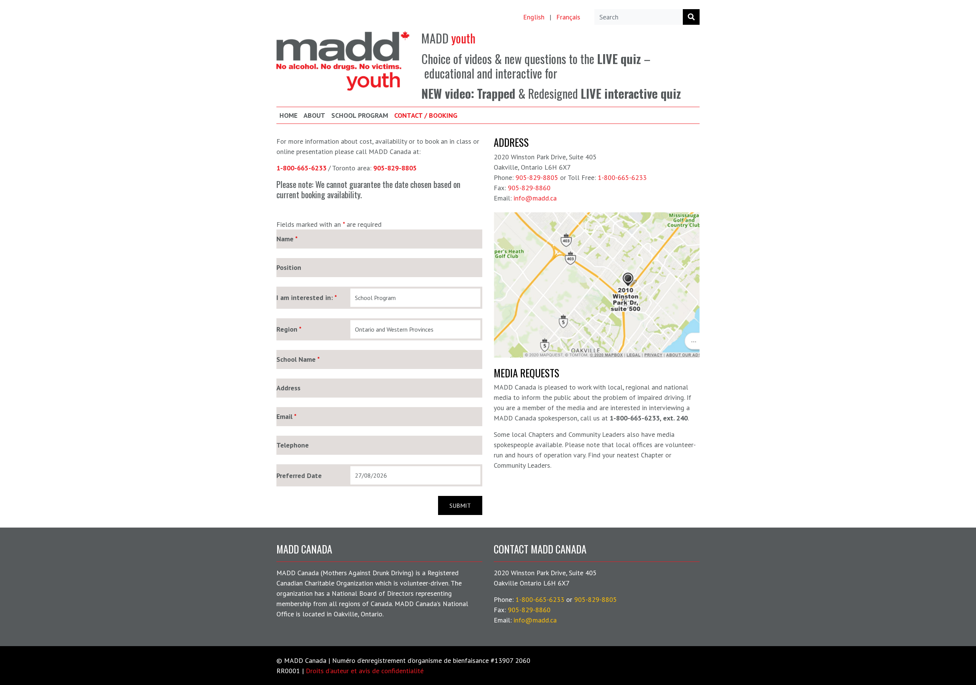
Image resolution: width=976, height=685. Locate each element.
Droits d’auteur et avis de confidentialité (365, 670)
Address (288, 388)
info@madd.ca (535, 198)
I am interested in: (306, 298)
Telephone (292, 445)
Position (288, 267)
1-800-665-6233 (622, 177)
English (533, 17)
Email (286, 416)
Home (288, 115)
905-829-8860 (529, 187)
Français (568, 17)
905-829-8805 (536, 177)
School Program (359, 115)
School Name (298, 359)
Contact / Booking (426, 115)
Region (289, 329)
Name (287, 239)
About (314, 115)
